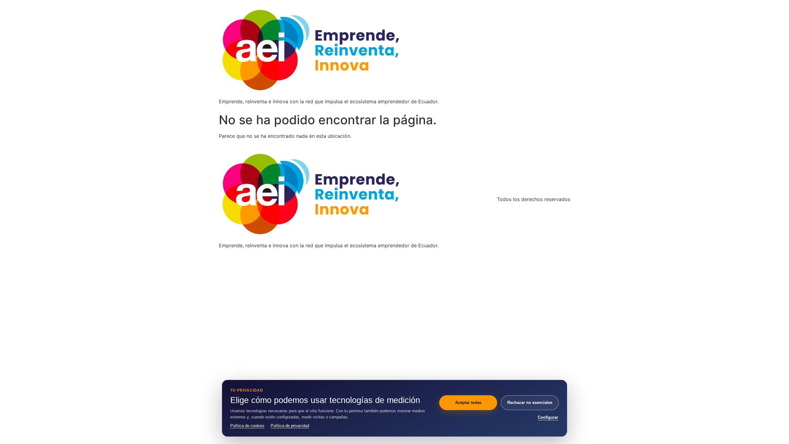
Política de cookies (247, 425)
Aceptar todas (468, 402)
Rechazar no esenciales (529, 402)
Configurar (548, 417)
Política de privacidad (290, 425)
